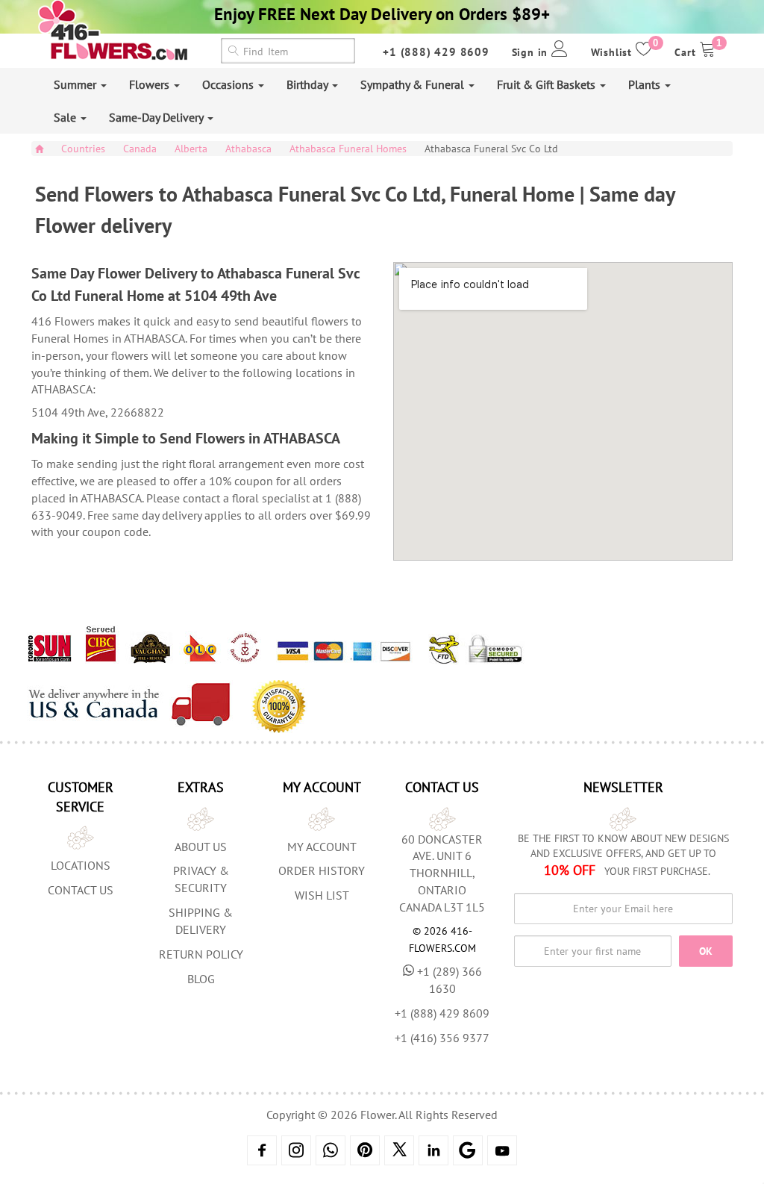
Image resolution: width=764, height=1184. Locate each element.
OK (706, 951)
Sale (66, 117)
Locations (80, 865)
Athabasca (248, 148)
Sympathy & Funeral (413, 84)
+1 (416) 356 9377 (442, 1037)
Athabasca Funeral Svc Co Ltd (491, 148)
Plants (645, 84)
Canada (140, 148)
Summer (76, 84)
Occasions (229, 84)
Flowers (150, 84)
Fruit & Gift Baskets (547, 84)
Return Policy (201, 954)
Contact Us (80, 889)
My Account (322, 846)
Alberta (191, 148)
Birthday (308, 84)
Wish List (322, 895)
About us (201, 846)
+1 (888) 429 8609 (436, 52)
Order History (321, 870)
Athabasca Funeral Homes (348, 148)
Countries (83, 148)
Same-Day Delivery (157, 117)
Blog (201, 978)
